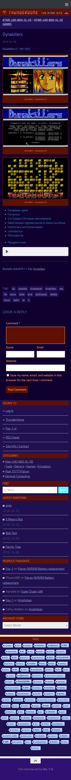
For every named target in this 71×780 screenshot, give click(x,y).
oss (31, 651)
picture (18, 700)
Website (11, 361)
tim (21, 712)
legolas (53, 294)
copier (10, 694)
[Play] (7, 251)
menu (6, 670)
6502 (6, 658)
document (63, 657)
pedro (16, 299)
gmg (30, 294)
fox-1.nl (48, 769)
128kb (56, 706)
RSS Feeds (12, 437)
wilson (36, 748)
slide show (27, 736)
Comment (13, 323)
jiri (58, 670)
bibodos (10, 712)
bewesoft (39, 718)
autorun (40, 645)
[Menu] (66, 4)
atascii (61, 651)
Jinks (9, 505)
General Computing (17, 476)
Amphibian (25, 600)
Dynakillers (39, 269)
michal (31, 712)
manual (61, 682)
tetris (49, 670)
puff (66, 706)
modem (38, 682)
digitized (54, 645)
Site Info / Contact (17, 446)
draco (20, 664)
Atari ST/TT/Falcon (17, 471)
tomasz (37, 688)
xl (28, 299)
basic (57, 729)
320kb (46, 724)
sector (62, 688)
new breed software (55, 676)
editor (11, 724)
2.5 (18, 645)
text (43, 663)
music (55, 742)
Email (40, 347)
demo (65, 736)
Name (10, 347)
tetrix (66, 718)
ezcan (10, 676)
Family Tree (13, 547)
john (26, 687)
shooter (51, 712)
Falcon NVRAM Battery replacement (41, 569)
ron (15, 706)
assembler (24, 724)
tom (65, 742)
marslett (49, 688)
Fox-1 (9, 569)
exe (61, 288)
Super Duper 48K (32, 591)
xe (23, 299)
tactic (49, 682)
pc (41, 712)
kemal (14, 718)
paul (62, 712)
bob (52, 663)
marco (7, 299)
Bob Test (11, 533)
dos (37, 729)
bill (15, 657)
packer (25, 658)
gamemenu (38, 658)
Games (31, 466)
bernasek (12, 651)
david (6, 706)
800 (46, 730)
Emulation (44, 466)
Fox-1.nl (11, 428)
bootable (22, 288)
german (9, 664)
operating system (46, 700)
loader (25, 706)
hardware (58, 724)
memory (37, 676)
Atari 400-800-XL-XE (17, 20)
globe (21, 294)
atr (13, 288)
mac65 (37, 694)
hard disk (64, 700)
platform (49, 694)
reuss (36, 706)
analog (63, 663)
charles (26, 718)
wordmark (37, 670)
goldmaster (41, 294)
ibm (36, 724)
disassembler (13, 688)
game (13, 294)
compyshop (40, 742)
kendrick (18, 742)
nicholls (30, 700)
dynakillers (50, 288)
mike (25, 670)
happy (9, 682)
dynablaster (36, 288)
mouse (53, 736)
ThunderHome (15, 420)
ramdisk (40, 736)
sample (8, 645)
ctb (66, 670)
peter (50, 651)
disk (51, 657)
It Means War (14, 519)
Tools (9, 466)
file (5, 294)
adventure (54, 718)
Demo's (19, 466)
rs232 (6, 700)
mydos (32, 663)
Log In (9, 411)
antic (40, 651)
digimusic (24, 676)
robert (28, 645)
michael (15, 730)
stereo (26, 730)
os (28, 742)
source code (10, 736)
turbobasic (24, 694)
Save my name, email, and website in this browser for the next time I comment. (34, 378)
